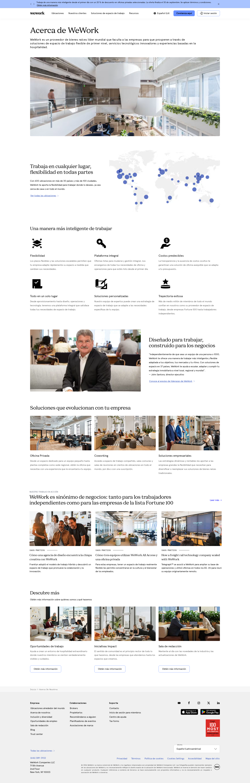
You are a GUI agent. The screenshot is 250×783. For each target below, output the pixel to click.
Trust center (36, 734)
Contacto (114, 708)
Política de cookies (154, 758)
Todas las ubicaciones (41, 751)
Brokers (74, 708)
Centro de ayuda (117, 717)
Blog (32, 730)
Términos (135, 758)
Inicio (33, 689)
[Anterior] (31, 4)
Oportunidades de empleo (43, 721)
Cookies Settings (175, 758)
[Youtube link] (179, 702)
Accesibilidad (195, 758)
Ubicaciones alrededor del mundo (47, 708)
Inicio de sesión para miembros (125, 712)
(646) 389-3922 (38, 758)
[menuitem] (58, 13)
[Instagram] (198, 702)
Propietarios (76, 712)
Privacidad (122, 758)
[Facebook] (189, 702)
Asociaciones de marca (81, 725)
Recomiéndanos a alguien (83, 717)
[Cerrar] (218, 4)
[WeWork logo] (37, 13)
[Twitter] (208, 702)
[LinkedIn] (218, 702)
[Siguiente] (33, 4)
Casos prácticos (37, 550)
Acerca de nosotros (40, 712)
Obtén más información (47, 5)
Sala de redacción (39, 725)
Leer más (215, 500)
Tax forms (114, 721)
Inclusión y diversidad (41, 717)
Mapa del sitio (213, 758)
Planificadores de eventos (83, 721)
